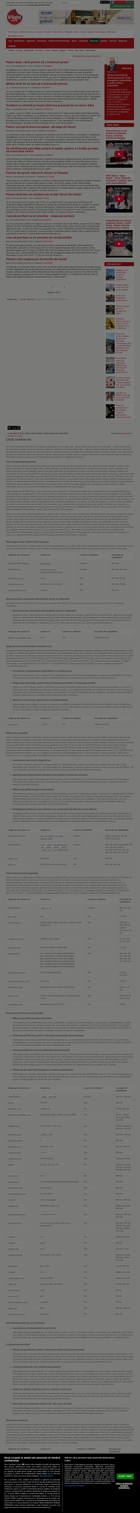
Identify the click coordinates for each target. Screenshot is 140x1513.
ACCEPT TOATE (125, 1476)
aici (48, 1496)
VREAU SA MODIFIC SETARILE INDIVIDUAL (124, 1485)
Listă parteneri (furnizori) (74, 1486)
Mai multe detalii (46, 1476)
